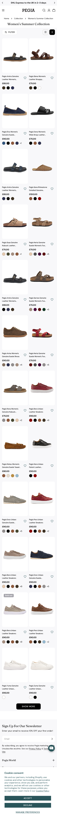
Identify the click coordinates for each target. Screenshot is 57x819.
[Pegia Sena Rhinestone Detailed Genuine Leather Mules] (42, 166)
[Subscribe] (52, 739)
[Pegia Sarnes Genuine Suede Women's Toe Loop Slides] (42, 277)
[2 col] (52, 32)
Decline (27, 805)
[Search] (44, 10)
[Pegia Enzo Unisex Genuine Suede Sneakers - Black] (8, 531)
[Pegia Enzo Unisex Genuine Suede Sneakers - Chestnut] (12, 531)
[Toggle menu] (3, 10)
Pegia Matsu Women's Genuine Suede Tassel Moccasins (10, 466)
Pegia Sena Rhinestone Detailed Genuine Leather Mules (38, 189)
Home (6, 18)
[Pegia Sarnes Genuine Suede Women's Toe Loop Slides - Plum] (35, 309)
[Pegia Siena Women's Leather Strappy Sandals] (42, 55)
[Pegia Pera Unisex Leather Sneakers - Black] (35, 531)
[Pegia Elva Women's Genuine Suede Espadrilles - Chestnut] (12, 143)
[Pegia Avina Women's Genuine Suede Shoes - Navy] (8, 364)
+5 (48, 254)
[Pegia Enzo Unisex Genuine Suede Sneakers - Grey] (3, 531)
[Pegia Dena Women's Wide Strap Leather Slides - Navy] (39, 143)
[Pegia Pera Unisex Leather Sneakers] (42, 499)
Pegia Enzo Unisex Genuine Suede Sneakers (9, 521)
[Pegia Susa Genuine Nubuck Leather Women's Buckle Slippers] (15, 221)
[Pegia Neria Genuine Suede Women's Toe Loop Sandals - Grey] (44, 364)
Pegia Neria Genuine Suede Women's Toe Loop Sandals (37, 244)
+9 (48, 420)
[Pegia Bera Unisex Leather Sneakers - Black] (35, 420)
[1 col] (45, 32)
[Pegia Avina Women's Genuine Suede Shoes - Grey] (12, 364)
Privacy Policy (35, 748)
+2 (21, 420)
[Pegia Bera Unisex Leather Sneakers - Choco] (44, 420)
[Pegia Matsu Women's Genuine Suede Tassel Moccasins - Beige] (8, 475)
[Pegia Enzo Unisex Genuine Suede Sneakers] (15, 499)
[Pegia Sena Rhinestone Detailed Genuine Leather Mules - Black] (35, 198)
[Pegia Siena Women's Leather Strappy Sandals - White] (39, 88)
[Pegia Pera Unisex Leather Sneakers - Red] (30, 531)
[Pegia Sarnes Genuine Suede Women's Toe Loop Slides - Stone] (30, 309)
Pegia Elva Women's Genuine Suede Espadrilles (10, 134)
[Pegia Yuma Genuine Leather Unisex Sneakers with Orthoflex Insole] (15, 665)
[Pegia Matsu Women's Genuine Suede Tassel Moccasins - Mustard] (12, 475)
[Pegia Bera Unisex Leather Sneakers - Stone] (3, 642)
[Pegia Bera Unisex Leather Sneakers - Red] (30, 420)
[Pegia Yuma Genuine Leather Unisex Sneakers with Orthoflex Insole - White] (3, 697)
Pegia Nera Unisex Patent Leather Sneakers (36, 466)
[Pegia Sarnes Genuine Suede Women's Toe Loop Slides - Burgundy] (39, 309)
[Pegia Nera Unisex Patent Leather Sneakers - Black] (30, 475)
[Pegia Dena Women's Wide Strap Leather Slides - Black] (30, 143)
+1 (21, 143)
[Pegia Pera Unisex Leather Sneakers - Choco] (44, 531)
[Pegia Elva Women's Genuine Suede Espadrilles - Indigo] (3, 143)
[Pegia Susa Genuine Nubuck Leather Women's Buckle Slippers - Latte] (3, 254)
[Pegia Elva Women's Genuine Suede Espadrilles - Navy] (17, 143)
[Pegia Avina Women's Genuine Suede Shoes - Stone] (17, 364)
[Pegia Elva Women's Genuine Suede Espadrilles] (15, 111)
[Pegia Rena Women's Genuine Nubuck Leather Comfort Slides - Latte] (17, 420)
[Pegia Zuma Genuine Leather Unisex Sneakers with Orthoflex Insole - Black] (35, 697)
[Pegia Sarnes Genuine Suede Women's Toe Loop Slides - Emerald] (44, 309)
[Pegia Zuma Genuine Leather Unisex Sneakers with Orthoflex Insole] (42, 665)
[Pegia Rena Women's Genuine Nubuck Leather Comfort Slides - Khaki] (12, 420)
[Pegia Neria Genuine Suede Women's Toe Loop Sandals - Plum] (39, 254)
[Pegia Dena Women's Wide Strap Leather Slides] (42, 111)
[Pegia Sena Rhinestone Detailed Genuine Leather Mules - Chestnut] (30, 198)
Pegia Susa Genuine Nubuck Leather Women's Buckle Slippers (10, 244)
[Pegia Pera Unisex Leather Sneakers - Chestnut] (39, 531)
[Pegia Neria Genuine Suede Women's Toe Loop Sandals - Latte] (30, 254)
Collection (18, 18)
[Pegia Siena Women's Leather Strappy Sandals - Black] (35, 88)
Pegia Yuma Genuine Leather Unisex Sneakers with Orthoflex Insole (10, 688)
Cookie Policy (42, 790)
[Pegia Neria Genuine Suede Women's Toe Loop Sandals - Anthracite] (35, 254)
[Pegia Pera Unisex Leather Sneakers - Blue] (44, 642)
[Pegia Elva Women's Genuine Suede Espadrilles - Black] (8, 143)
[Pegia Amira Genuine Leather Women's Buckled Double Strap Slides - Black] (8, 88)
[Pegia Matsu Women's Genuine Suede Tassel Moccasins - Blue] (17, 475)
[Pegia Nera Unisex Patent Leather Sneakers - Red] (35, 475)
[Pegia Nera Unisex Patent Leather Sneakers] (42, 443)
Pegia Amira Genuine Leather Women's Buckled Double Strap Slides (11, 78)
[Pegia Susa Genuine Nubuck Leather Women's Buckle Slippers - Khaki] (8, 254)
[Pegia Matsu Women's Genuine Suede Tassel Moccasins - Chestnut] (3, 475)
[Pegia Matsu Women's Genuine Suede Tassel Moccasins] (15, 443)
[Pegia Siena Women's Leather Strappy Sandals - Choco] (30, 88)
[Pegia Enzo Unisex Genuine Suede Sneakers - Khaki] (17, 531)
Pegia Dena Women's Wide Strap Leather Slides (37, 134)
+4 (21, 364)
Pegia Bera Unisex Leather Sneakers (36, 410)
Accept (28, 798)
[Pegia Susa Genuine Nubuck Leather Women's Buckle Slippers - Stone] (12, 254)
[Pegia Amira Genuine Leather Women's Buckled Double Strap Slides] (15, 55)
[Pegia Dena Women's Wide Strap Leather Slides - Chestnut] (35, 143)
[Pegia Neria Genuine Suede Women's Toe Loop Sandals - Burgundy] (44, 254)
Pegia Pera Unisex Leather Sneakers (36, 521)
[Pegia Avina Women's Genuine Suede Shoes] (15, 332)
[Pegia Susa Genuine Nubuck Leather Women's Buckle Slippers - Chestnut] (17, 254)
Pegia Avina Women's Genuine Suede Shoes (10, 355)
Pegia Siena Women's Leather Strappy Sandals (37, 78)
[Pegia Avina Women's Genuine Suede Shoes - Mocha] (3, 364)
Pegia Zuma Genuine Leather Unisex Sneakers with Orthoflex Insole (37, 688)
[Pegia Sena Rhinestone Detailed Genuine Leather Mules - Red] (39, 198)
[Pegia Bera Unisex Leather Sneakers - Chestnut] (39, 420)
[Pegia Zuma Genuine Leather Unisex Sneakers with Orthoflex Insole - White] (30, 697)
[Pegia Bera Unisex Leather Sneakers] (42, 388)
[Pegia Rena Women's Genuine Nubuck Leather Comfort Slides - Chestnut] (8, 420)
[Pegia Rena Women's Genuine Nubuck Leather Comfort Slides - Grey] (3, 420)
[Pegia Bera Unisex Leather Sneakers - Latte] (3, 586)
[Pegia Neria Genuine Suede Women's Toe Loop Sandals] (42, 221)
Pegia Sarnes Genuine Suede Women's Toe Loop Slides (37, 300)
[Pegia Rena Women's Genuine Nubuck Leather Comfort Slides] (15, 388)
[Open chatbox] (51, 748)
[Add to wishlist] (25, 78)
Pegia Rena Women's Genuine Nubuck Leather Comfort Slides (11, 411)
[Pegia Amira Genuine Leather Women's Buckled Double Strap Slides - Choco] (3, 88)
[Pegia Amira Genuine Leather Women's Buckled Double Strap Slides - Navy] (12, 88)
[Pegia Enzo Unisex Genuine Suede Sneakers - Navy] (30, 586)
